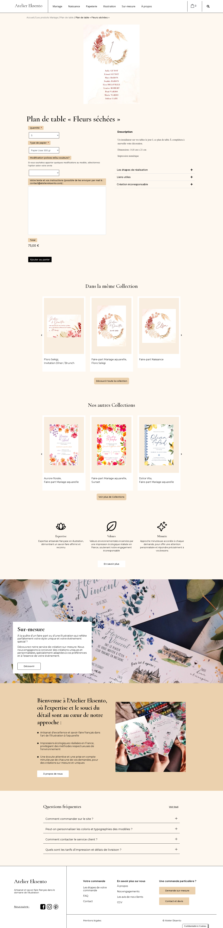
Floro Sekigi (51, 359)
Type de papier (39, 142)
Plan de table (67, 17)
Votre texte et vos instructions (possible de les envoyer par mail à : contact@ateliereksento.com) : (66, 181)
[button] (155, 170)
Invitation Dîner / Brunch (59, 363)
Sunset (95, 482)
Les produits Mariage (47, 17)
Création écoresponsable (132, 184)
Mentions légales (92, 920)
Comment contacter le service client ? (71, 839)
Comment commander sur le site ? (69, 819)
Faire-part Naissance (151, 359)
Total (32, 240)
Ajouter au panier (40, 259)
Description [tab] (125, 131)
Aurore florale (52, 478)
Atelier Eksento (28, 5)
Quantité (36, 127)
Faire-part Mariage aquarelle (108, 359)
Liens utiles (124, 177)
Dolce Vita (145, 478)
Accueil (30, 17)
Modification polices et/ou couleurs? (49, 157)
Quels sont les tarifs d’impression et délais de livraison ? (83, 849)
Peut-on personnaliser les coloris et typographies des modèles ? (89, 829)
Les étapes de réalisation (132, 169)
